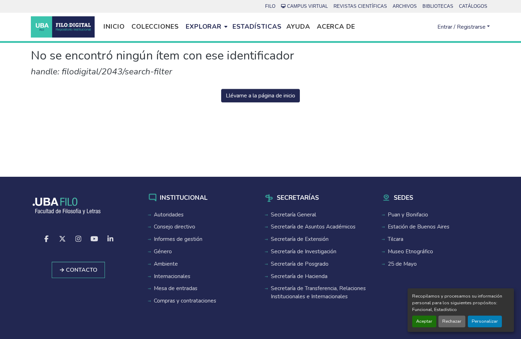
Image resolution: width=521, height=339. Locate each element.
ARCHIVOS (405, 6)
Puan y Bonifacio (408, 214)
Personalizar (485, 321)
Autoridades (169, 214)
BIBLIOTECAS (437, 6)
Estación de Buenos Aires (418, 226)
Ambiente (166, 263)
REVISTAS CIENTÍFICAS (360, 6)
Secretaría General (293, 214)
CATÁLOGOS (473, 6)
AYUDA (298, 26)
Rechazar (451, 321)
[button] (63, 27)
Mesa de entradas (175, 288)
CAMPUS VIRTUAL (307, 6)
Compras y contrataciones (185, 300)
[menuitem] (206, 27)
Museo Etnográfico (410, 251)
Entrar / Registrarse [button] (462, 27)
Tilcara (395, 239)
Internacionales (172, 276)
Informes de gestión (178, 239)
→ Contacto (78, 270)
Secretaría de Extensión (300, 239)
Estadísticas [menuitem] (257, 26)
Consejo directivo (174, 226)
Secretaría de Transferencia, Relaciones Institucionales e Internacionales (318, 292)
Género (163, 251)
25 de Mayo (402, 263)
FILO (270, 6)
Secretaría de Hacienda (299, 276)
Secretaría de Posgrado (300, 263)
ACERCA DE (336, 26)
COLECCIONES (155, 26)
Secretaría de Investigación (303, 251)
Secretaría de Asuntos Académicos (313, 226)
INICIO (113, 26)
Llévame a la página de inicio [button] (260, 96)
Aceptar (424, 321)
